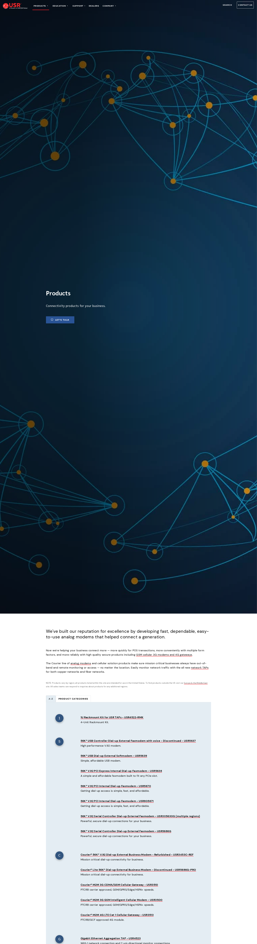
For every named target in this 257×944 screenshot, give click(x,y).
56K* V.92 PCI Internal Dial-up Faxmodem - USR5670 (116, 786)
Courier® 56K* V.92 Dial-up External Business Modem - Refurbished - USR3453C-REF (137, 854)
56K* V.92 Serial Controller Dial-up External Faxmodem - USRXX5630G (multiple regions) (140, 816)
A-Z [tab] (51, 698)
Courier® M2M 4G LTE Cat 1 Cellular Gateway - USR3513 (117, 915)
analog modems (80, 663)
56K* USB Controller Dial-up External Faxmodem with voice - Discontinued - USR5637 (138, 740)
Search (227, 5)
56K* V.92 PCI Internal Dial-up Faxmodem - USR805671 (117, 801)
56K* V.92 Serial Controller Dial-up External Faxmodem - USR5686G (126, 831)
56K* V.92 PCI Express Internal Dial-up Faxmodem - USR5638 (121, 771)
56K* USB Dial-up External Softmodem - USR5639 (114, 755)
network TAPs (200, 667)
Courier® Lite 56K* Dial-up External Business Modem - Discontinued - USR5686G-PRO (138, 869)
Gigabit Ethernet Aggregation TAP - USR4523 (111, 938)
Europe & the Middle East (196, 683)
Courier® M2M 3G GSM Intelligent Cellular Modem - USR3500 (122, 900)
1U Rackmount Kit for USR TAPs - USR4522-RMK (112, 717)
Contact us (245, 5)
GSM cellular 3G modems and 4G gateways (164, 654)
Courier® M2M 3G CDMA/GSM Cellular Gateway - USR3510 (119, 884)
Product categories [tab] (73, 698)
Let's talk (62, 320)
